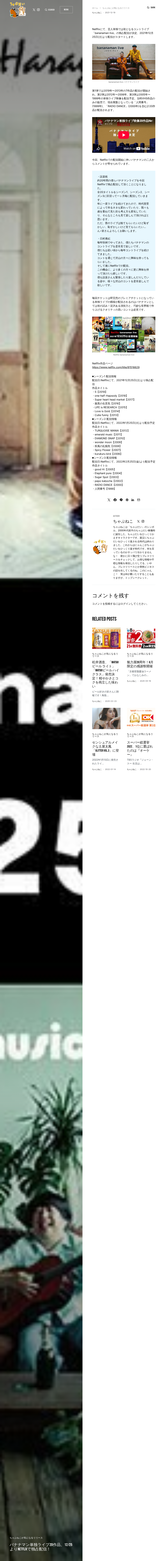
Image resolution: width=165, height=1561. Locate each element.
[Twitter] (34, 9)
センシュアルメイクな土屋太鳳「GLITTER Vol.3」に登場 (105, 749)
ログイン (126, 603)
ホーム (95, 8)
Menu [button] (66, 9)
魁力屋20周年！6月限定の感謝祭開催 (140, 664)
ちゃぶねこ (123, 521)
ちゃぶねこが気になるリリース (26, 1537)
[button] (49, 9)
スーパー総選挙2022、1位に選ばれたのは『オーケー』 (140, 749)
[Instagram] (38, 9)
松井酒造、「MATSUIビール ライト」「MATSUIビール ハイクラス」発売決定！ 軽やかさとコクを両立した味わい (105, 674)
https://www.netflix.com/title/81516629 (116, 367)
